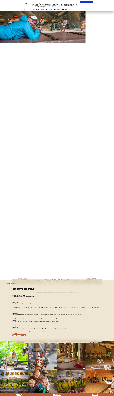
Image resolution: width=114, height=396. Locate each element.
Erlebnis (8, 283)
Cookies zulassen (86, 2)
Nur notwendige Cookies (86, 4)
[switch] (46, 9)
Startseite (5, 283)
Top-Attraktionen (13, 283)
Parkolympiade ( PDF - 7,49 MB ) (19, 335)
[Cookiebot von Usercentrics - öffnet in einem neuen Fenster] (26, 9)
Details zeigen (67, 9)
